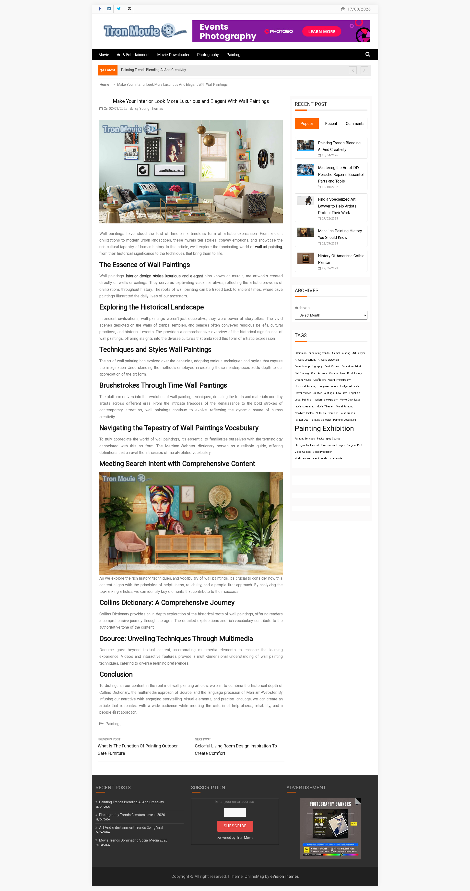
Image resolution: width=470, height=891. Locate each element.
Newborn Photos (304, 413)
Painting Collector (321, 419)
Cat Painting (302, 373)
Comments (355, 123)
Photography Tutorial (307, 445)
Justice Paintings (324, 393)
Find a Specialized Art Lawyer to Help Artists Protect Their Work (337, 206)
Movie (103, 54)
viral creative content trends (311, 458)
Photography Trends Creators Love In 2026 (132, 815)
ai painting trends (319, 353)
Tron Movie (244, 838)
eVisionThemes (284, 876)
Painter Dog (301, 419)
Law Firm (341, 393)
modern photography (326, 399)
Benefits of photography (308, 366)
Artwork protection (328, 359)
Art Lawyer (358, 353)
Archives (302, 307)
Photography (208, 54)
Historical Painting (305, 386)
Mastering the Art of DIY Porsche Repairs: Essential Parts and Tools (341, 174)
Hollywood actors (328, 386)
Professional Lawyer (333, 445)
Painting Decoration (344, 419)
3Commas (300, 353)
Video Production (322, 451)
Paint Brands (347, 413)
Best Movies (332, 366)
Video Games (303, 451)
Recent (331, 123)
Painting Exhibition (324, 428)
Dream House (303, 379)
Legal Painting (303, 399)
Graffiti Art (319, 379)
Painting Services (305, 438)
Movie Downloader (173, 54)
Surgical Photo (355, 445)
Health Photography (339, 379)
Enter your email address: (235, 820)
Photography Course (328, 438)
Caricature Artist (351, 366)
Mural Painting (344, 406)
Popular (307, 123)
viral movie (335, 458)
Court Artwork (319, 373)
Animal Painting (341, 353)
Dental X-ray (354, 373)
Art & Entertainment (133, 54)
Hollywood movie (350, 386)
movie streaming (304, 406)
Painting (233, 54)
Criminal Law (337, 373)
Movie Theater (325, 406)
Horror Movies (303, 393)
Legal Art (354, 393)
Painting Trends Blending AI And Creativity (131, 802)
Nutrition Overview (327, 413)
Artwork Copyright (305, 359)
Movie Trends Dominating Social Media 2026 (133, 840)
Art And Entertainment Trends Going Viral (131, 828)
